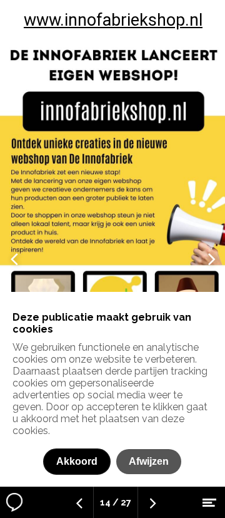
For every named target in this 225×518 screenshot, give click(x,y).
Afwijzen (149, 461)
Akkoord (77, 461)
